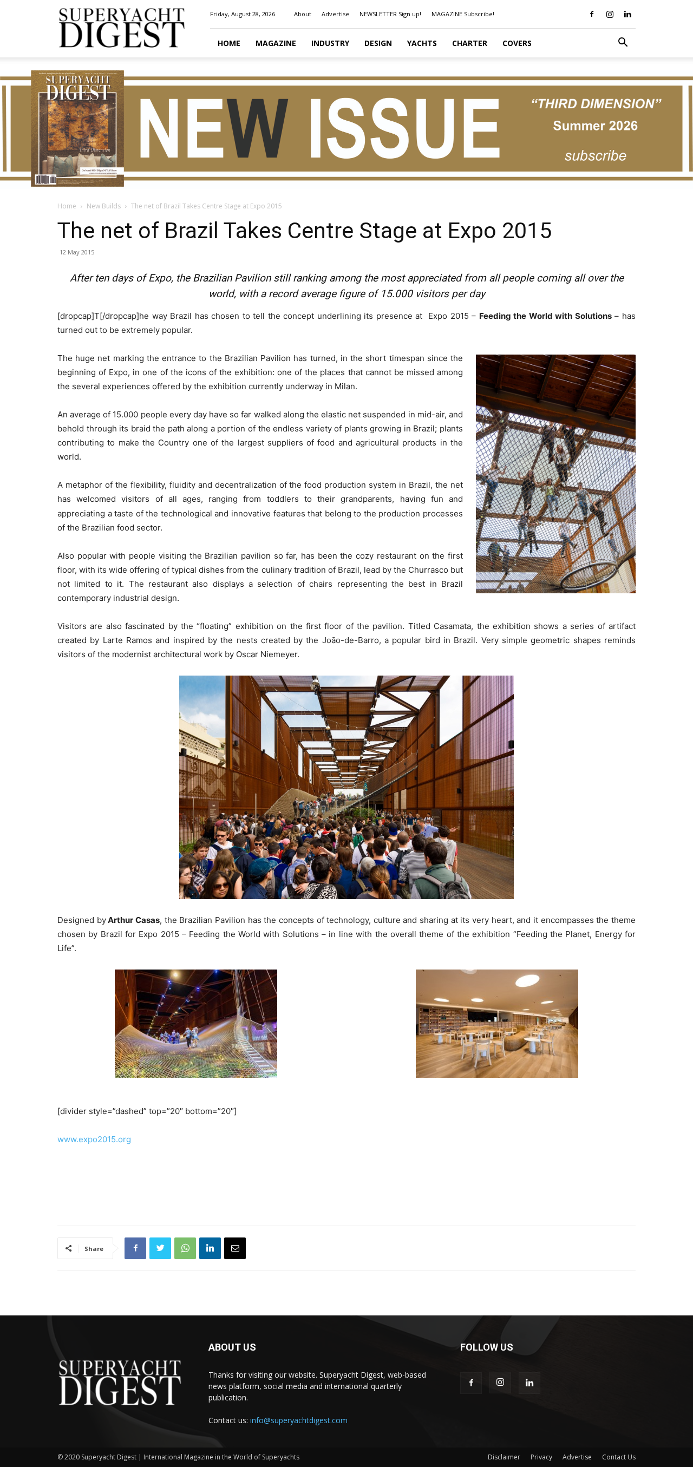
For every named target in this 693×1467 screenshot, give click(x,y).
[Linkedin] (627, 14)
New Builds (104, 206)
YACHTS (422, 43)
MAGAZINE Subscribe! (463, 14)
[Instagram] (610, 14)
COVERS (517, 43)
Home (229, 43)
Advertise (335, 14)
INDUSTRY (330, 43)
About (302, 14)
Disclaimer (504, 1457)
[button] (623, 43)
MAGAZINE (276, 43)
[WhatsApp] (185, 1248)
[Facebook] (592, 14)
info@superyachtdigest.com (299, 1420)
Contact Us (619, 1457)
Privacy (541, 1457)
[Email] (235, 1248)
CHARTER (469, 43)
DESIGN (378, 43)
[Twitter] (160, 1248)
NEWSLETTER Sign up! (390, 14)
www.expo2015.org (94, 1139)
